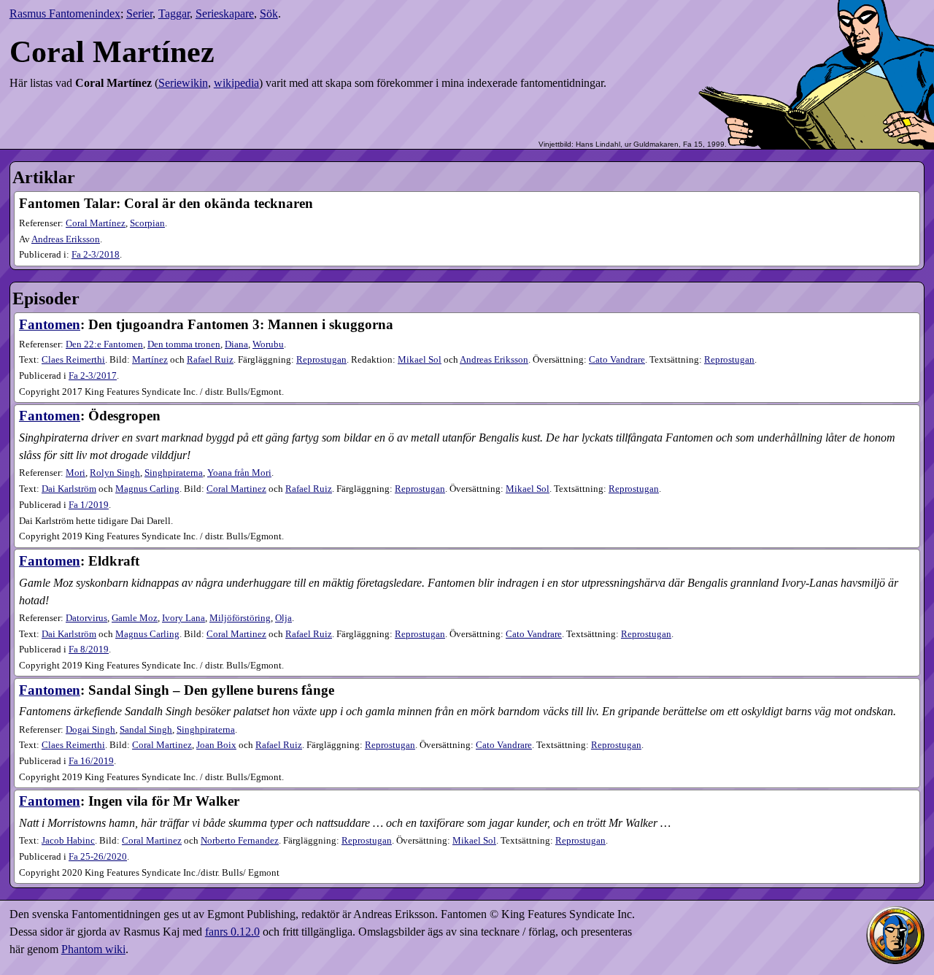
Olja (283, 618)
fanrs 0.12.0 (232, 931)
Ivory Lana (183, 618)
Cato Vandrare (617, 360)
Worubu (268, 344)
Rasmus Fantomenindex (64, 13)
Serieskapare (225, 13)
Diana (236, 344)
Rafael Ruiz (210, 360)
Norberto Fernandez (240, 841)
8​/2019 (89, 649)
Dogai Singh (90, 730)
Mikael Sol (419, 360)
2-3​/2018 (96, 255)
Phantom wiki (93, 949)
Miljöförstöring (240, 618)
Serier (139, 13)
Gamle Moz (135, 618)
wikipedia (236, 83)
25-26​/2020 (98, 857)
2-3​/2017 (93, 376)
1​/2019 (89, 505)
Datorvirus (86, 618)
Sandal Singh (146, 730)
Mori (75, 473)
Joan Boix (216, 745)
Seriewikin (183, 83)
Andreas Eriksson (65, 239)
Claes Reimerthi (73, 360)
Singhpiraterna (173, 473)
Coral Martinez (236, 489)
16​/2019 (91, 761)
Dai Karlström (69, 489)
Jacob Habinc (68, 841)
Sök (269, 13)
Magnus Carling (147, 489)
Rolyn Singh (115, 473)
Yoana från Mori (239, 473)
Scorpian (147, 223)
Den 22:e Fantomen (104, 344)
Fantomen (49, 324)
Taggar (174, 13)
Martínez (150, 360)
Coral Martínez (96, 223)
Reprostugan (321, 360)
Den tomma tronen (183, 344)
